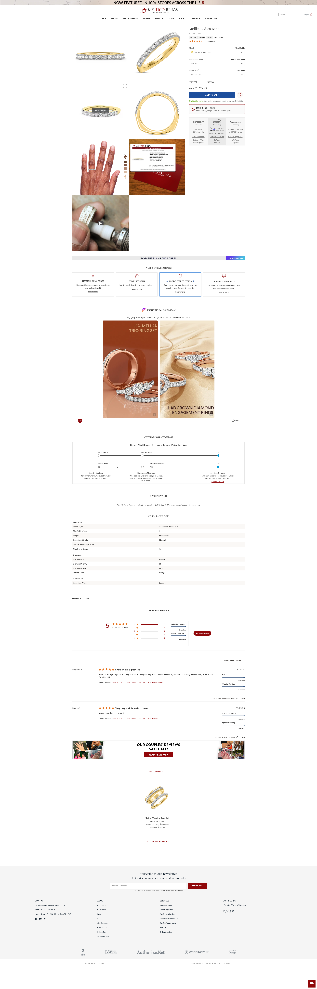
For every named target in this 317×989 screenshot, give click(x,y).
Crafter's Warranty (168, 923)
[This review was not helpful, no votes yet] (242, 698)
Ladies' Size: (217, 70)
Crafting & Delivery (168, 914)
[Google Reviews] (232, 952)
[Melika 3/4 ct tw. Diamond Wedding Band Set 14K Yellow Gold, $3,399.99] (157, 798)
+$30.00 (210, 82)
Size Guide (241, 70)
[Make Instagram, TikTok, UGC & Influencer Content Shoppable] (235, 421)
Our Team (101, 909)
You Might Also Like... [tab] (158, 841)
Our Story (101, 905)
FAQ (99, 918)
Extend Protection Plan (170, 918)
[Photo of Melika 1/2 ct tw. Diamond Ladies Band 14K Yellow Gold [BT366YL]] (100, 54)
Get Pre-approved (217, 137)
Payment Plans (166, 905)
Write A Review (202, 633)
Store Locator (103, 936)
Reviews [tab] (76, 598)
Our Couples (102, 923)
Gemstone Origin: (217, 59)
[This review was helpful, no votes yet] (237, 698)
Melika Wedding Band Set (157, 818)
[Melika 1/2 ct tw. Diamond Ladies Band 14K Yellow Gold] (157, 167)
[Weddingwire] (197, 952)
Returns (163, 927)
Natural (193, 37)
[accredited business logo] (83, 952)
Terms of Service (175, 890)
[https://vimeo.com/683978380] (100, 223)
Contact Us (102, 927)
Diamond (201, 37)
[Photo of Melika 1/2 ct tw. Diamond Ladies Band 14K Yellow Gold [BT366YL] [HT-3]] (100, 167)
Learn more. (93, 291)
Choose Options (157, 810)
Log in (306, 14)
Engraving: (193, 82)
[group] (100, 110)
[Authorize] (151, 952)
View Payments (198, 137)
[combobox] (217, 52)
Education (101, 932)
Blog (99, 914)
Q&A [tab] (87, 598)
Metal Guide (240, 48)
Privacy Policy (165, 890)
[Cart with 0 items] (312, 14)
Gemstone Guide (238, 59)
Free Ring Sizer (166, 909)
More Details (218, 37)
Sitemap (226, 963)
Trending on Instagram (161, 310)
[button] (125, 86)
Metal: (217, 48)
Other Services (166, 932)
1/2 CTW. (209, 37)
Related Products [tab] (158, 771)
